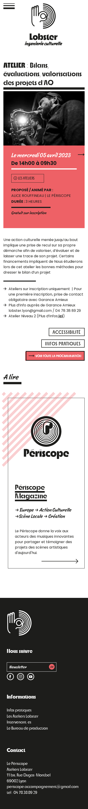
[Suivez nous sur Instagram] (19, 673)
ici (60, 316)
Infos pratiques (19, 709)
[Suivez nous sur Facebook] (10, 673)
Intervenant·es (19, 721)
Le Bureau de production (27, 727)
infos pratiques (63, 343)
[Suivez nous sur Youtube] (29, 673)
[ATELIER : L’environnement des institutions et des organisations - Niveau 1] (81, 154)
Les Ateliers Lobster (22, 716)
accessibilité (67, 332)
